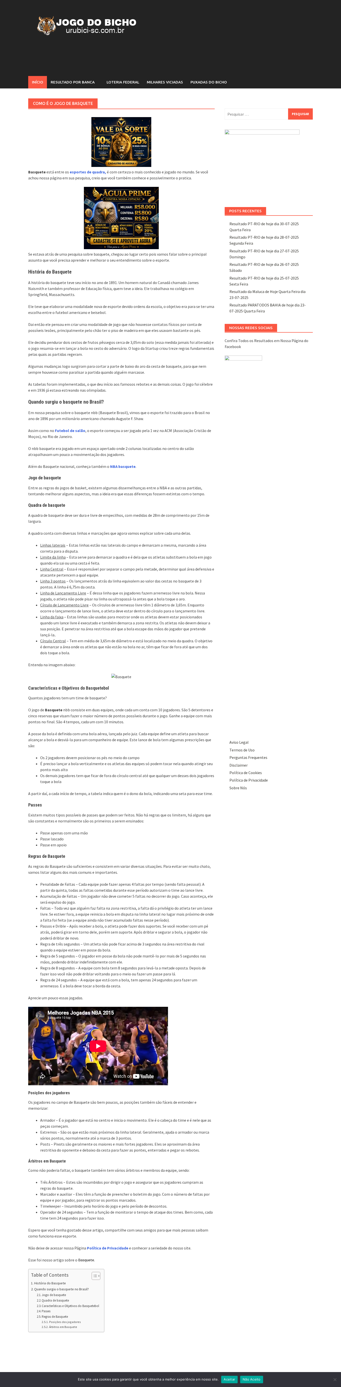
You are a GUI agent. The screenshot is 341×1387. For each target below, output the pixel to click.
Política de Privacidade (248, 780)
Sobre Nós (238, 787)
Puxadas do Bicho (208, 82)
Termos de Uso (242, 749)
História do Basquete (50, 1283)
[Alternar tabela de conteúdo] (93, 1276)
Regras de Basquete (55, 1316)
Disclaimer (238, 765)
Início (37, 82)
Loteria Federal (123, 82)
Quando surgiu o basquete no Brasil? (61, 1289)
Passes (46, 1311)
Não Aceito (252, 1379)
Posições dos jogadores (65, 1322)
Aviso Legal (239, 742)
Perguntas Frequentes (248, 757)
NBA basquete (123, 466)
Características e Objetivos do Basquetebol (70, 1306)
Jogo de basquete (54, 1295)
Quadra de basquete (55, 1300)
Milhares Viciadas (165, 82)
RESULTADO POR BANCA (73, 82)
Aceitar (229, 1379)
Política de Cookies (245, 772)
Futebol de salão (70, 430)
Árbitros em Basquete (63, 1327)
